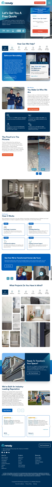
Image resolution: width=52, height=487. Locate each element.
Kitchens (20, 462)
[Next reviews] (22, 410)
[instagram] (4, 452)
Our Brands (8, 266)
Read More (21, 429)
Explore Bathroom (10, 77)
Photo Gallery (38, 457)
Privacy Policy (35, 33)
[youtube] (6, 452)
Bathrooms (20, 457)
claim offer (34, 76)
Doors (19, 460)
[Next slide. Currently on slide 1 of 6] (11, 278)
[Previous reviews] (19, 410)
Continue (40, 31)
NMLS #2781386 (39, 462)
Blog (3, 466)
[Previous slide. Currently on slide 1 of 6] (8, 278)
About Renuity (5, 457)
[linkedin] (9, 452)
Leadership (4, 462)
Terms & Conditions (44, 33)
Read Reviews (7, 410)
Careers (3, 465)
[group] (23, 274)
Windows (20, 458)
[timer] (39, 63)
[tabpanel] (26, 322)
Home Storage (21, 466)
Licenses (37, 463)
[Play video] (24, 274)
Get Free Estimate (39, 2)
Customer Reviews (6, 463)
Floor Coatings (21, 465)
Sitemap (35, 483)
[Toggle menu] (49, 3)
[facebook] (2, 452)
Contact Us (37, 460)
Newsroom (4, 468)
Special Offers (38, 458)
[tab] (5, 48)
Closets (20, 463)
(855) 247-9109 (6, 450)
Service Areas (5, 458)
